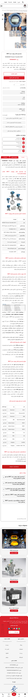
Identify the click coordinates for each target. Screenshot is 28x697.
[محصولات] (8, 694)
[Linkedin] (9, 628)
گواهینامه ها (5, 115)
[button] (19, 694)
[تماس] (3, 694)
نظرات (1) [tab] (5, 157)
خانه (26, 10)
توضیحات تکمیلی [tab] (14, 157)
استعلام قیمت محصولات (14, 466)
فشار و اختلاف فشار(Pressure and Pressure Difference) (14, 10)
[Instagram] (11, 628)
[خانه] (25, 694)
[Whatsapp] (19, 628)
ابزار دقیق (24, 10)
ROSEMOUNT (5, 160)
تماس (3, 696)
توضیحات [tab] (22, 157)
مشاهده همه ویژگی (6, 87)
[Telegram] (16, 628)
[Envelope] (14, 628)
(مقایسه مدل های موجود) (13, 81)
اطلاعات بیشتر (14, 553)
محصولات (8, 696)
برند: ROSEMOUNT (14, 59)
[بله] (14, 694)
